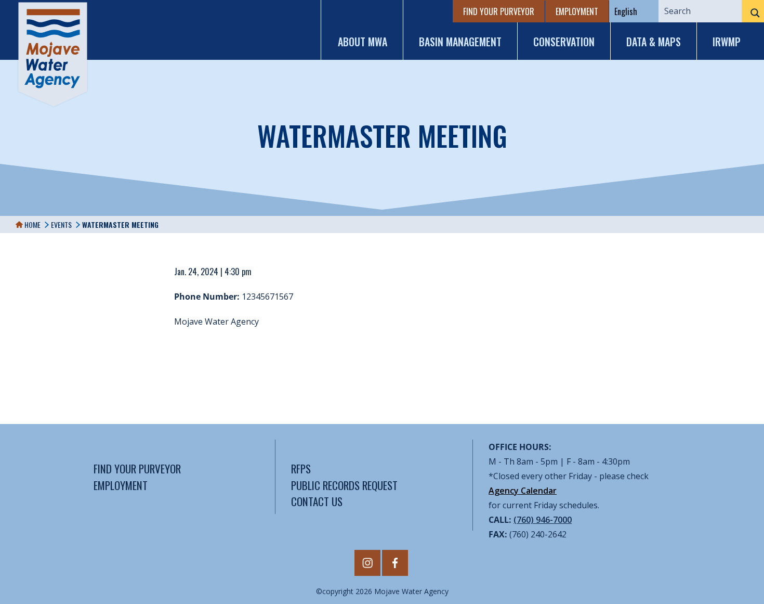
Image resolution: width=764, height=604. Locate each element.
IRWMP (727, 41)
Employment (577, 11)
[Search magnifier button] (753, 13)
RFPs (301, 468)
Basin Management (460, 41)
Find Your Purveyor (498, 11)
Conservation (564, 41)
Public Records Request (344, 485)
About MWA (362, 41)
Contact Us (317, 501)
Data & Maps (653, 41)
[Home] (52, 54)
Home (32, 224)
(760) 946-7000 (542, 519)
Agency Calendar (523, 490)
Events (61, 224)
